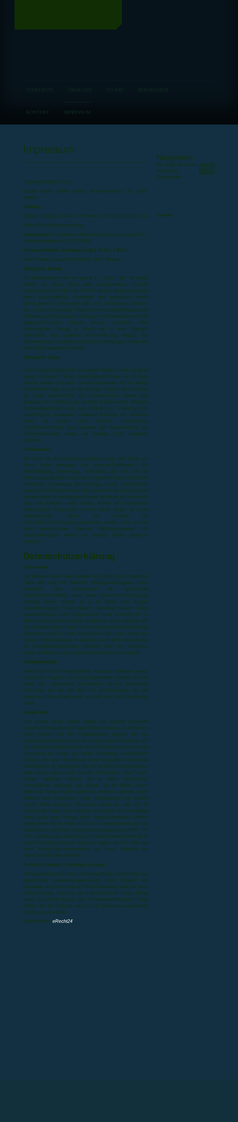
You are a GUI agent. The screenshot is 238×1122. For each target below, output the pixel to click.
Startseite (39, 89)
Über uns (79, 89)
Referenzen (153, 89)
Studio (114, 89)
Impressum (77, 112)
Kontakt (37, 112)
